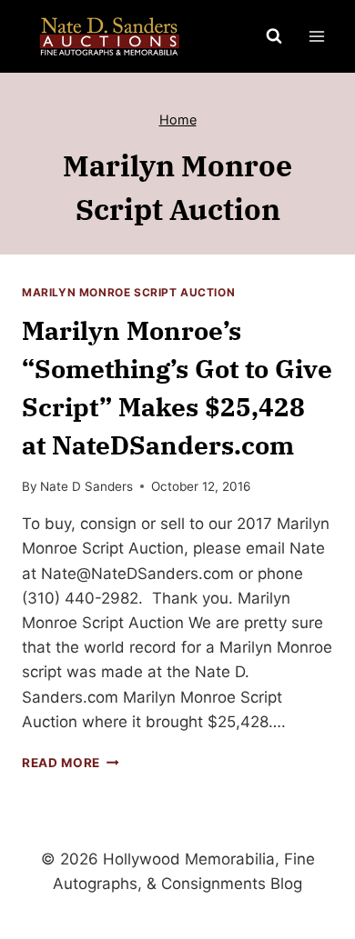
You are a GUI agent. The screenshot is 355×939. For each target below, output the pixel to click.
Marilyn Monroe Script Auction (128, 292)
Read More (70, 762)
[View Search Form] (274, 36)
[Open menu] (316, 36)
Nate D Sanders (86, 486)
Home (178, 119)
